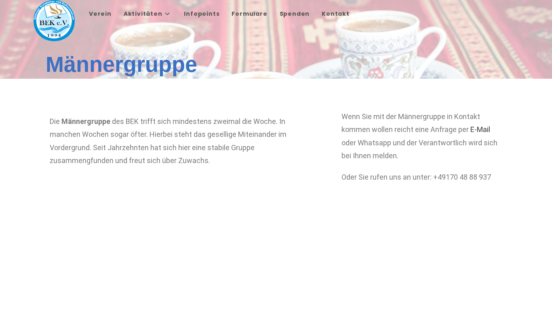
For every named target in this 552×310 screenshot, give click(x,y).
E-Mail (480, 129)
